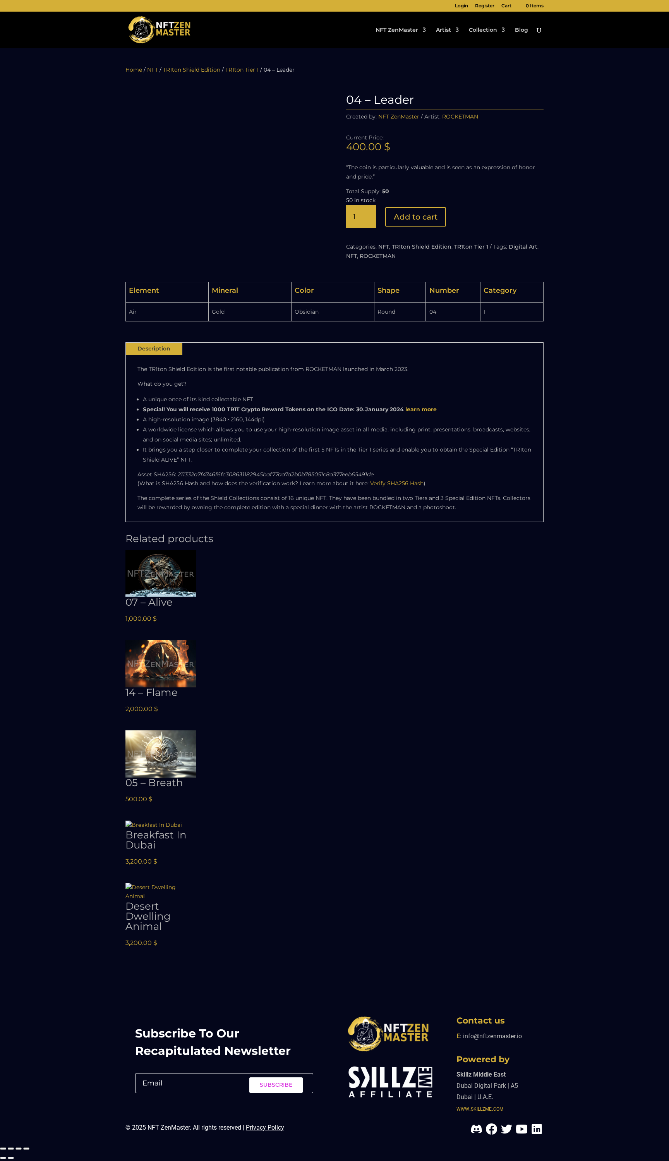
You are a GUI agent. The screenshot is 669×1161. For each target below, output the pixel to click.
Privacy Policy (265, 1127)
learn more (421, 409)
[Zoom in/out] (3, 1148)
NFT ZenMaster (397, 30)
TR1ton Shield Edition (191, 69)
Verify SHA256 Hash (397, 483)
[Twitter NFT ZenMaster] (506, 1133)
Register (484, 6)
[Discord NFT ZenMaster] (476, 1133)
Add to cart (415, 217)
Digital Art (523, 246)
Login (461, 6)
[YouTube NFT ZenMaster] (521, 1133)
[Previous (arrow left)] (3, 1158)
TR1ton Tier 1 (242, 69)
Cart (506, 6)
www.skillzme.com (479, 1108)
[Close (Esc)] (26, 1148)
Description (153, 348)
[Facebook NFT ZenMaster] (490, 1133)
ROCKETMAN (378, 255)
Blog (521, 30)
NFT (152, 69)
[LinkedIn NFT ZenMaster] (537, 1133)
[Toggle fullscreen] (11, 1148)
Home (133, 69)
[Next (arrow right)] (11, 1158)
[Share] (18, 1148)
